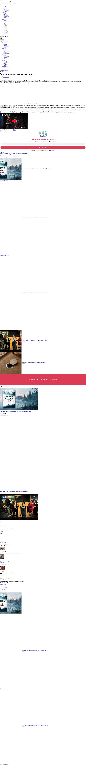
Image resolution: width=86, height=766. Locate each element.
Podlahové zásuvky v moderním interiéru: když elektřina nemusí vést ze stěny (34, 362)
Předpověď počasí (43, 136)
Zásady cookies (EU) (3, 587)
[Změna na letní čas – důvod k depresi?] (2, 562)
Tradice (5, 65)
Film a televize (6, 50)
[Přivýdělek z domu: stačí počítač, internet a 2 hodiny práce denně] (2, 549)
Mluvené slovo (6, 51)
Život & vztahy (4, 66)
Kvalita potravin (6, 46)
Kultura (3, 48)
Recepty (5, 47)
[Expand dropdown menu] (5, 48)
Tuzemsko (5, 61)
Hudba (5, 52)
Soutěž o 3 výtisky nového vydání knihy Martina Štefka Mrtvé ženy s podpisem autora (13, 153)
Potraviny (5, 44)
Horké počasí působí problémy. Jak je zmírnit (7, 561)
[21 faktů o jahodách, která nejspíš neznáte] (2, 569)
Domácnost (6, 59)
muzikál (14, 130)
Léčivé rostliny (6, 56)
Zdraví (3, 54)
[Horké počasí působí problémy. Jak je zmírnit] (2, 558)
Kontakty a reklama (3, 584)
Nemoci (5, 55)
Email (1, 531)
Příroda (5, 63)
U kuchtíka (3, 42)
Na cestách (3, 60)
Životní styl (4, 64)
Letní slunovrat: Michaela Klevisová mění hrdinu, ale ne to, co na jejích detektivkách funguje (36, 168)
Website (1, 533)
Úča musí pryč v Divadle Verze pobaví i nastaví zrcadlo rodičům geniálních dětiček (34, 340)
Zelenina (5, 43)
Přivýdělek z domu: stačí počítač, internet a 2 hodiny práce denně (10, 553)
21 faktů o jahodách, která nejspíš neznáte (6, 572)
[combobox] (4, 155)
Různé (3, 564)
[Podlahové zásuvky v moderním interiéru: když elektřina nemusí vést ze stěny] (11, 373)
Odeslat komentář (3, 542)
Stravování (5, 45)
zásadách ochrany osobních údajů (49, 150)
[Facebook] (0, 574)
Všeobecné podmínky (3, 589)
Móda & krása (4, 68)
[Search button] (10, 155)
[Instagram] (1, 574)
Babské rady (6, 57)
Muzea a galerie (6, 53)
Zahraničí (5, 62)
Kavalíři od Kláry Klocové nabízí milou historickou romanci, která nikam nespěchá (14, 491)
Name (1, 529)
